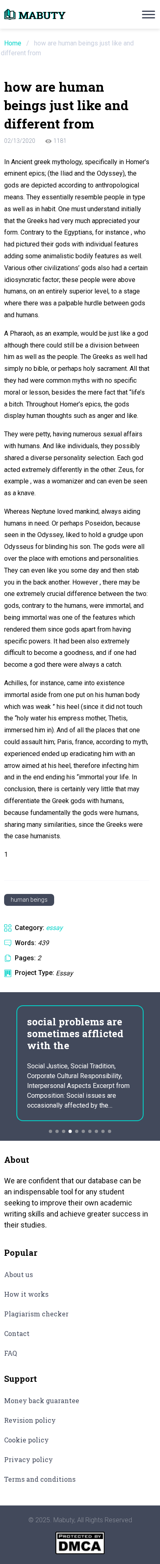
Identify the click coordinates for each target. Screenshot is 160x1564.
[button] (50, 1131)
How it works (26, 1294)
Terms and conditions (39, 1479)
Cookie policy (26, 1439)
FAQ (10, 1353)
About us (18, 1274)
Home (12, 43)
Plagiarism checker (36, 1313)
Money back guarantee (41, 1400)
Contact (17, 1333)
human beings (29, 899)
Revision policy (30, 1420)
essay (54, 928)
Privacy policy (28, 1459)
